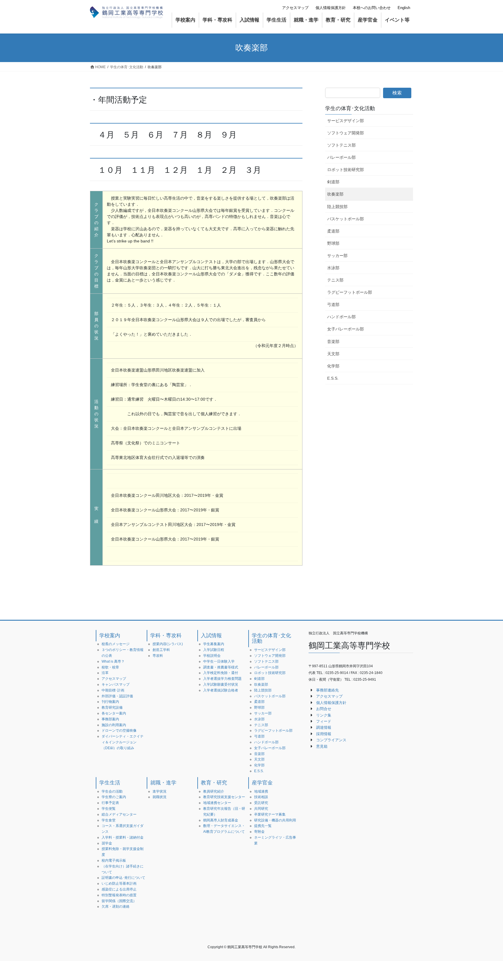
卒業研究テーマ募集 (270, 814)
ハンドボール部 (341, 316)
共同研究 (261, 809)
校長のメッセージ (116, 644)
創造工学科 (161, 650)
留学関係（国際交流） (119, 901)
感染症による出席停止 (119, 889)
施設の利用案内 (114, 725)
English (404, 8)
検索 (397, 92)
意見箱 (321, 746)
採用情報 (323, 734)
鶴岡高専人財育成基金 (220, 820)
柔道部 (333, 231)
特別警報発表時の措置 (119, 895)
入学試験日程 (213, 650)
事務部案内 (110, 719)
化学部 (333, 366)
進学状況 (160, 791)
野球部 (333, 243)
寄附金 (259, 832)
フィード (323, 721)
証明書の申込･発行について (123, 878)
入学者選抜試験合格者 (220, 690)
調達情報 (323, 727)
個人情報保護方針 (331, 8)
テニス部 (335, 280)
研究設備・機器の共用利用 (275, 820)
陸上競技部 (337, 206)
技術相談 (261, 797)
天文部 (333, 353)
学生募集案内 (213, 644)
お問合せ (323, 709)
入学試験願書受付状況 (220, 684)
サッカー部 (337, 255)
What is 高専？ (113, 661)
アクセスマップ (295, 8)
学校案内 (109, 635)
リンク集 (323, 715)
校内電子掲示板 (114, 860)
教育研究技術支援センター (224, 797)
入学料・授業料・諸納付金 (123, 837)
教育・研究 (214, 783)
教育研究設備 (112, 707)
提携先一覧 (263, 826)
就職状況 (160, 797)
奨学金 (107, 843)
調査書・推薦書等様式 (220, 667)
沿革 (105, 673)
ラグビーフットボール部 (349, 292)
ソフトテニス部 (341, 145)
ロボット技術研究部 (345, 169)
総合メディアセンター (119, 814)
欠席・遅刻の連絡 (116, 906)
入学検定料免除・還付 (220, 673)
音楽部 (333, 341)
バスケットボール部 (345, 219)
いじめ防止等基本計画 (119, 883)
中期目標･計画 (113, 690)
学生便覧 (109, 809)
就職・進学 (163, 783)
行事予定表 (110, 803)
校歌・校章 (110, 667)
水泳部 (333, 267)
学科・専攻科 (166, 635)
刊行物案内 (110, 702)
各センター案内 (114, 713)
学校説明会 (212, 656)
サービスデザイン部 (345, 120)
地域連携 (261, 791)
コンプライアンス (331, 740)
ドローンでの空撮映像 (119, 730)
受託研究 (261, 803)
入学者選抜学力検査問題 (222, 679)
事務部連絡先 (327, 690)
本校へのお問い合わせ (372, 8)
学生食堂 (109, 820)
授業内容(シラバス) (168, 644)
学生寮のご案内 (114, 797)
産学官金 (262, 783)
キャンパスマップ (116, 684)
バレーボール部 (341, 157)
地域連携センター (217, 803)
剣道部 (333, 181)
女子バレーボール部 (345, 329)
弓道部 (333, 304)
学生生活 (109, 783)
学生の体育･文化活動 (350, 108)
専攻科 (158, 656)
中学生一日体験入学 (219, 661)
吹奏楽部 (335, 194)
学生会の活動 (112, 791)
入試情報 (211, 635)
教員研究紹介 (213, 791)
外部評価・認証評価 (117, 696)
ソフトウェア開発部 (345, 133)
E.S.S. (333, 378)
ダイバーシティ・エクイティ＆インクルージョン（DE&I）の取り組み (123, 742)
